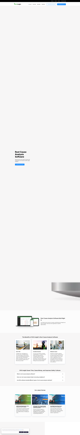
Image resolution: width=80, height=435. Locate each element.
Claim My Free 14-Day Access (51, 4)
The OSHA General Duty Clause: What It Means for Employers (56, 406)
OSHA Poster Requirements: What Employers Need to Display (22, 406)
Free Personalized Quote (61, 4)
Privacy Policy (20, 429)
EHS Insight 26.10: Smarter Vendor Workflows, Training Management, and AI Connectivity (39, 407)
